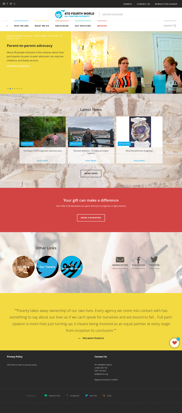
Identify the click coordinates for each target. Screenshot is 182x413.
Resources (62, 26)
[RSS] (14, 3)
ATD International (71, 267)
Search (168, 26)
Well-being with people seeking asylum (33, 45)
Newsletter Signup (166, 4)
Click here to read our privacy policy (22, 364)
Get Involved (83, 26)
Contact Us (143, 4)
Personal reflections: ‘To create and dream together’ (91, 151)
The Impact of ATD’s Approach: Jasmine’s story (42, 150)
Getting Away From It (32, 36)
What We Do (42, 26)
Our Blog (23, 267)
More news (90, 173)
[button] (8, 88)
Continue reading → (19, 68)
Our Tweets (47, 267)
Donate (128, 4)
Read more (42, 161)
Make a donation (91, 218)
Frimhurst (12, 36)
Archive (102, 26)
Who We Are (21, 26)
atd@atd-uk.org (101, 374)
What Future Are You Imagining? (139, 150)
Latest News (52, 36)
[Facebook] (7, 3)
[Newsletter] (4, 3)
